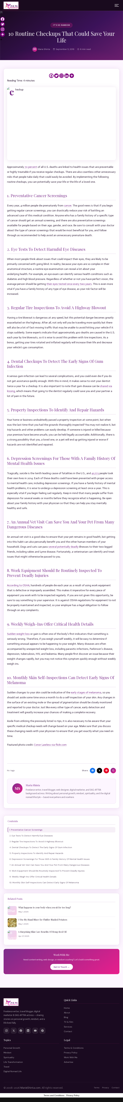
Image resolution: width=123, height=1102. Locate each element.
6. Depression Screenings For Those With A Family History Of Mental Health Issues (49, 859)
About (67, 1012)
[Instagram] (61, 75)
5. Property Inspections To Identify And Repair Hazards (36, 853)
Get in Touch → (62, 967)
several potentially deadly (63, 546)
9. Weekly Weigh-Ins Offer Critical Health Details (32, 876)
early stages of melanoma (86, 692)
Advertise (68, 1062)
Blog (66, 1017)
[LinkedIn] (28, 1030)
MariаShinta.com (30, 1087)
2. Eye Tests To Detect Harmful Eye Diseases (31, 835)
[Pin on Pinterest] (106, 770)
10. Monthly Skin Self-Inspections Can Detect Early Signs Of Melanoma (44, 882)
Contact (68, 1031)
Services (68, 1026)
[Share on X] (99, 770)
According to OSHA (18, 585)
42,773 (95, 473)
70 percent (31, 167)
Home (67, 1008)
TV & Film (68, 1022)
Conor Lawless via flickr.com (50, 744)
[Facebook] (51, 75)
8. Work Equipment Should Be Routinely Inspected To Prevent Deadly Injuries (47, 870)
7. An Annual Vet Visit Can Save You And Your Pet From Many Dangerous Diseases (49, 865)
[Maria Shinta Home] (11, 5)
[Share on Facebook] (92, 770)
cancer (67, 205)
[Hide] (1, 39)
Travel (6, 1066)
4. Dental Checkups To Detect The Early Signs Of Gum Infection (40, 847)
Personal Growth (12, 1048)
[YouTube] (35, 1030)
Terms (96, 1087)
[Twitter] (56, 75)
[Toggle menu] (116, 5)
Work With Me (70, 1057)
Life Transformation (13, 1062)
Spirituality (9, 1057)
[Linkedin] (66, 75)
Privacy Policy (70, 1052)
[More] (71, 75)
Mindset (7, 1052)
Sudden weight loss (18, 634)
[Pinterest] (42, 1030)
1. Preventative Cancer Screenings (25, 829)
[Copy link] (113, 770)
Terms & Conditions (74, 1048)
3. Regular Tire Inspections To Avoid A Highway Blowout (36, 841)
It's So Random (61, 25)
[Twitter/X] (13, 1030)
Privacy (105, 1087)
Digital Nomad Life (13, 1071)
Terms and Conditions (54, 1095)
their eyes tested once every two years (69, 284)
